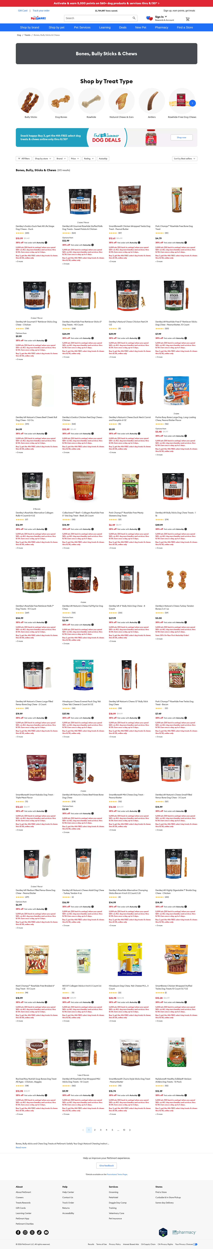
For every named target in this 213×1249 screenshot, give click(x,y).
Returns (66, 1208)
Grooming (113, 1192)
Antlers (152, 116)
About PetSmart (23, 1192)
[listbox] (106, 103)
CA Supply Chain (148, 1244)
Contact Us (67, 1197)
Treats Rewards (23, 1202)
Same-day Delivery (164, 1202)
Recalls (91, 1244)
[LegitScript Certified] (163, 1232)
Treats (27, 35)
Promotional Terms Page (117, 1174)
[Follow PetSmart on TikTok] (39, 1232)
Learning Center (23, 1213)
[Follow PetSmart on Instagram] (25, 1232)
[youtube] (46, 1232)
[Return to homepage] (38, 18)
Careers (19, 1197)
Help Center (68, 1192)
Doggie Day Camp (118, 1202)
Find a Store (161, 1192)
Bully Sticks (31, 116)
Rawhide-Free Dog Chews (182, 116)
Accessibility (68, 1213)
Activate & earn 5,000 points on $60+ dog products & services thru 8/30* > (106, 3)
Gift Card (22, 10)
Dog (19, 35)
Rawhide (91, 116)
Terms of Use (101, 1244)
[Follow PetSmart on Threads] (32, 1232)
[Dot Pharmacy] (184, 1232)
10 (124, 1130)
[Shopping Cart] (191, 19)
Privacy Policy (115, 1244)
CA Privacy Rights (165, 1244)
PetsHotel (113, 1197)
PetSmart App (22, 1218)
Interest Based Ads (131, 1244)
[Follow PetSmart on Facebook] (18, 1232)
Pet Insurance (115, 1218)
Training (113, 1208)
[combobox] (100, 18)
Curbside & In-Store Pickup (168, 1197)
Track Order (68, 1202)
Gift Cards (21, 1208)
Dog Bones (61, 116)
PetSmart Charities (25, 1223)
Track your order (41, 10)
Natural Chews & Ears (122, 116)
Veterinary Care (116, 1213)
